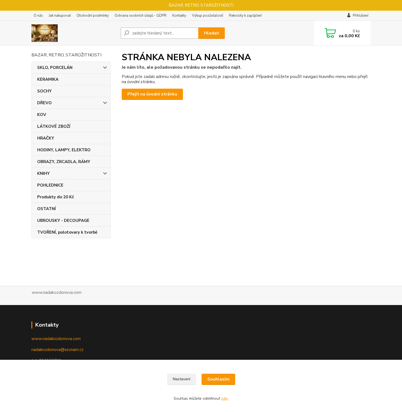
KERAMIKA (48, 79)
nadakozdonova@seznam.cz (57, 349)
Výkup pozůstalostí (207, 15)
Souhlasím (218, 379)
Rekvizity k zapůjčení (245, 15)
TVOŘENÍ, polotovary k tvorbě (67, 232)
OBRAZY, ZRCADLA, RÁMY (63, 161)
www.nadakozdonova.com (56, 338)
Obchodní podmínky (93, 15)
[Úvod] (73, 33)
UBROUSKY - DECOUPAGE (63, 220)
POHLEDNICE (50, 185)
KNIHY (43, 173)
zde (224, 398)
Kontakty (179, 15)
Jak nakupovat (60, 15)
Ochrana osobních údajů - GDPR (141, 15)
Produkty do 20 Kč (55, 197)
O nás (38, 15)
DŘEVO (44, 103)
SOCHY (44, 91)
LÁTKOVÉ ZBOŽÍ (53, 126)
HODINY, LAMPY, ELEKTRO (64, 150)
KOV (41, 114)
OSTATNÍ (46, 208)
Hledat (211, 33)
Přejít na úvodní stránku (152, 94)
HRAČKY (45, 138)
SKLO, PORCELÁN (54, 67)
